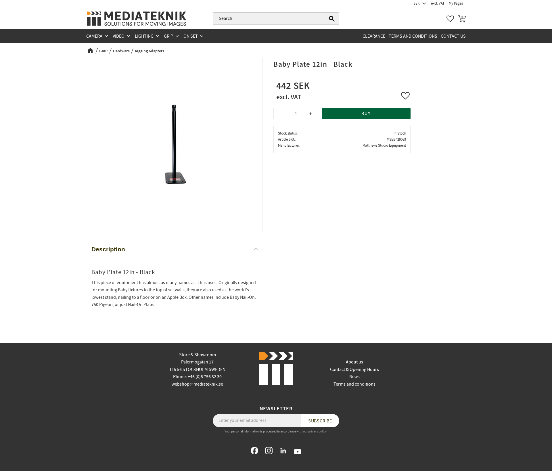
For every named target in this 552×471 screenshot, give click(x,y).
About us (354, 362)
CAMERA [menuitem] (94, 36)
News (354, 377)
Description (108, 249)
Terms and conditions (354, 384)
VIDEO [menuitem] (118, 36)
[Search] (332, 19)
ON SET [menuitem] (190, 36)
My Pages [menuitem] (456, 3)
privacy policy (317, 431)
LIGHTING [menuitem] (144, 36)
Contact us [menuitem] (453, 36)
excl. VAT (437, 3)
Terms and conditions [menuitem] (413, 36)
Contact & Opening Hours (354, 369)
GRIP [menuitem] (168, 36)
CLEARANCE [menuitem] (374, 36)
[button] (450, 18)
